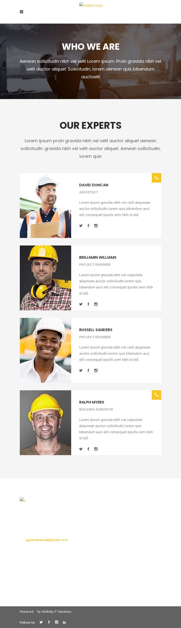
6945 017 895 (36, 531)
